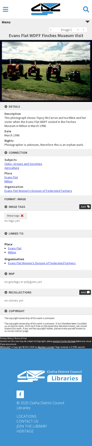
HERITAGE (25, 431)
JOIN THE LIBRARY (32, 426)
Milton (12, 252)
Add (83, 206)
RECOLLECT (5, 347)
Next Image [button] (84, 29)
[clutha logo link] (46, 376)
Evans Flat (14, 248)
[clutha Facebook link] (20, 394)
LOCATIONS (26, 416)
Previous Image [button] (52, 29)
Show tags (13, 215)
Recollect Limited (46, 347)
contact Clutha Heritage (64, 341)
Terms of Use (21, 338)
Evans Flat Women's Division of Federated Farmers (42, 263)
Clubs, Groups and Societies (23, 164)
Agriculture (11, 168)
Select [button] (79, 29)
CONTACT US (27, 421)
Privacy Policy (6, 338)
